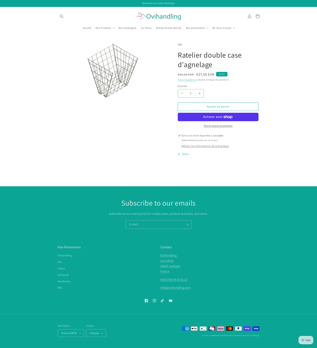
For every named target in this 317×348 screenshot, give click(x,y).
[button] (62, 16)
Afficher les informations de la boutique (205, 146)
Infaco (61, 268)
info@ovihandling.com (175, 288)
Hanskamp (64, 281)
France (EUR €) (69, 333)
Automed (63, 274)
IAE (59, 262)
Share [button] (185, 154)
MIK (60, 287)
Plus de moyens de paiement (218, 125)
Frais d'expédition (187, 79)
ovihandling (214, 335)
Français (94, 333)
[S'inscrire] (187, 224)
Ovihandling (65, 255)
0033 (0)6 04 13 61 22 (173, 279)
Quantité (182, 86)
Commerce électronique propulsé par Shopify (239, 335)
